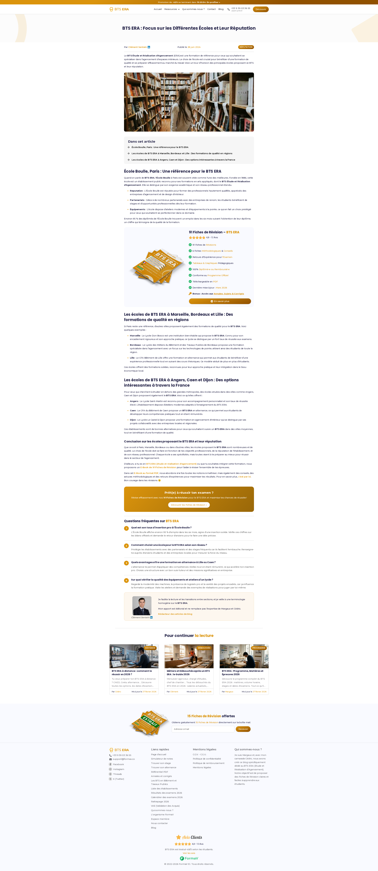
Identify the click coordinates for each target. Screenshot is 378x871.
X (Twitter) (118, 779)
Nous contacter (159, 823)
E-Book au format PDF (146, 473)
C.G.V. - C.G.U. (200, 754)
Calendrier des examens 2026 (167, 797)
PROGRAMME (258, 648)
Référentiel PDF (159, 772)
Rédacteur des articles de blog (175, 614)
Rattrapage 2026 (160, 801)
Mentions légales (202, 767)
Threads (117, 774)
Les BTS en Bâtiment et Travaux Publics (164, 782)
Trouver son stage (161, 763)
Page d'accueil (158, 754)
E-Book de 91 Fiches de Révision (158, 467)
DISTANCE (150, 648)
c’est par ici (244, 476)
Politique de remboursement (208, 763)
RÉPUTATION (246, 47)
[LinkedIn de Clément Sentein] (149, 47)
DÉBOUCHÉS (204, 648)
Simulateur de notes (162, 758)
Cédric (118, 692)
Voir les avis (189, 853)
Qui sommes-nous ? (162, 810)
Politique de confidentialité (207, 758)
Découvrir (261, 9)
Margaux (229, 692)
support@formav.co (124, 759)
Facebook (118, 764)
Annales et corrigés (161, 776)
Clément (174, 692)
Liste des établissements (164, 788)
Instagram (118, 769)
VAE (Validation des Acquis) (165, 806)
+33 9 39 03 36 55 (121, 755)
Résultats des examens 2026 (166, 793)
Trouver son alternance (163, 767)
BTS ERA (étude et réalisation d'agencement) (171, 464)
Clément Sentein (137, 47)
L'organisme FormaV (162, 814)
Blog (153, 827)
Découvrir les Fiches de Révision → (189, 505)
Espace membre (160, 819)
